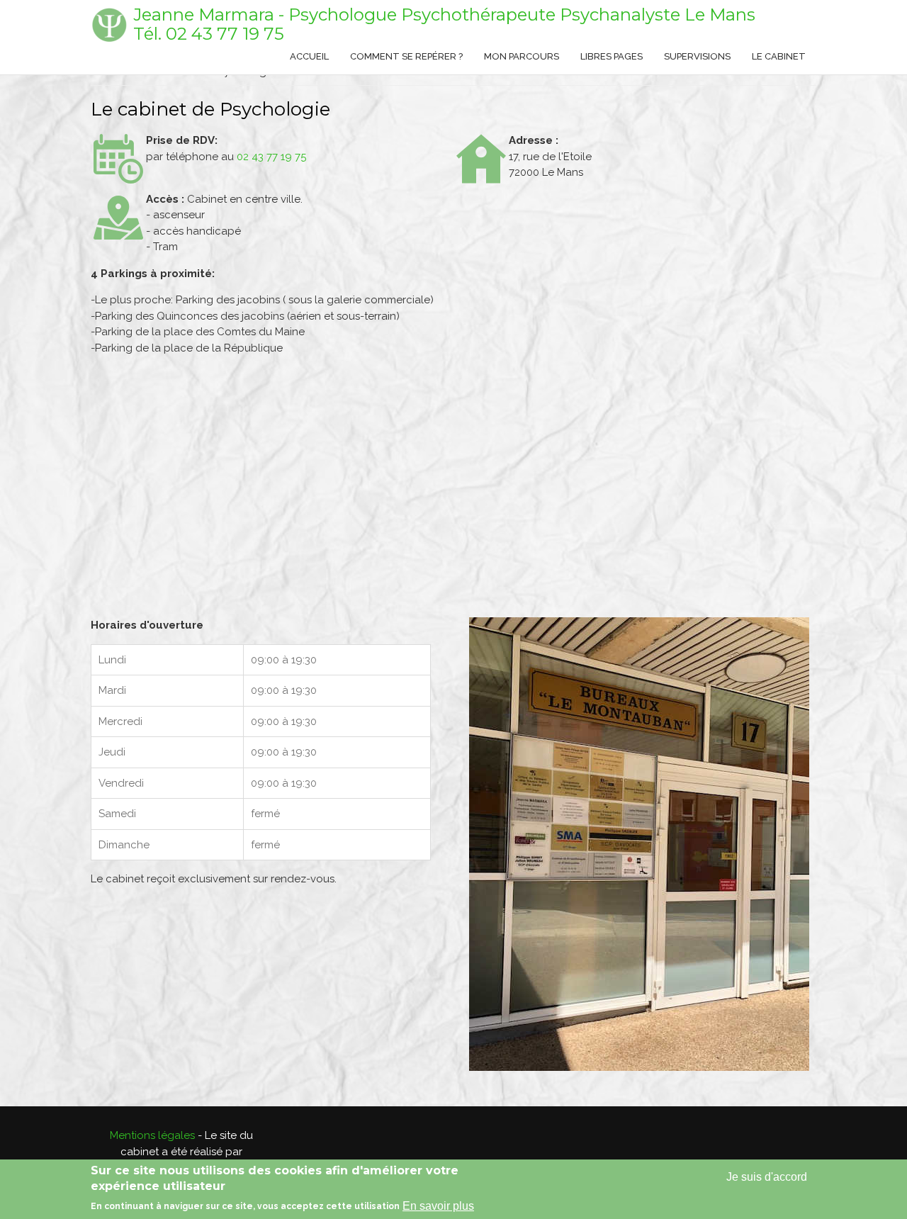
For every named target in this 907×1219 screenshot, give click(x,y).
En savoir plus (438, 1206)
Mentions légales (152, 1135)
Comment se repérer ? (406, 56)
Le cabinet (779, 56)
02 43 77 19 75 (225, 33)
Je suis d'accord (766, 1177)
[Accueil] (109, 25)
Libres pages (611, 56)
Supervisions (697, 56)
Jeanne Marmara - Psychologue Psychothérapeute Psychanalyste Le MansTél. (444, 24)
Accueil (309, 56)
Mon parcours (521, 56)
